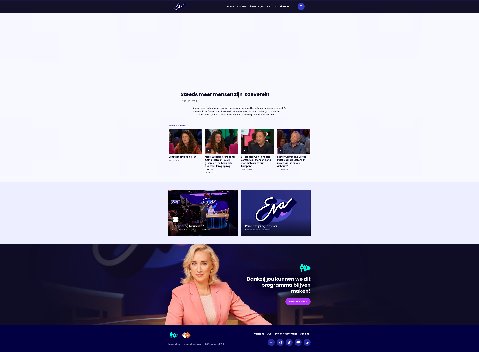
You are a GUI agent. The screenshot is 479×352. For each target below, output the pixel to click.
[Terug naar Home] (180, 7)
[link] (298, 301)
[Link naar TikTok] (289, 342)
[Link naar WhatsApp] (307, 342)
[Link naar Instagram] (280, 342)
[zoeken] (301, 6)
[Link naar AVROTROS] (173, 335)
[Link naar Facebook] (271, 342)
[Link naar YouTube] (298, 342)
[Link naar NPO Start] (186, 335)
